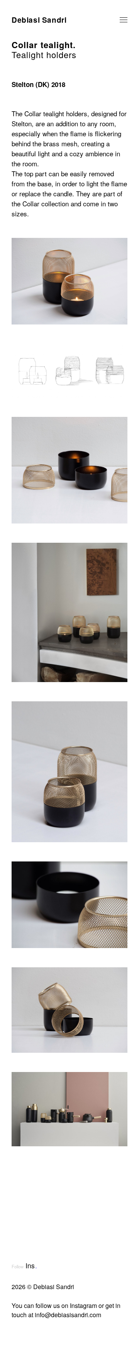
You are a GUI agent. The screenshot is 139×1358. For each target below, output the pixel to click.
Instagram (83, 1305)
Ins (31, 1265)
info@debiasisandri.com (68, 1314)
